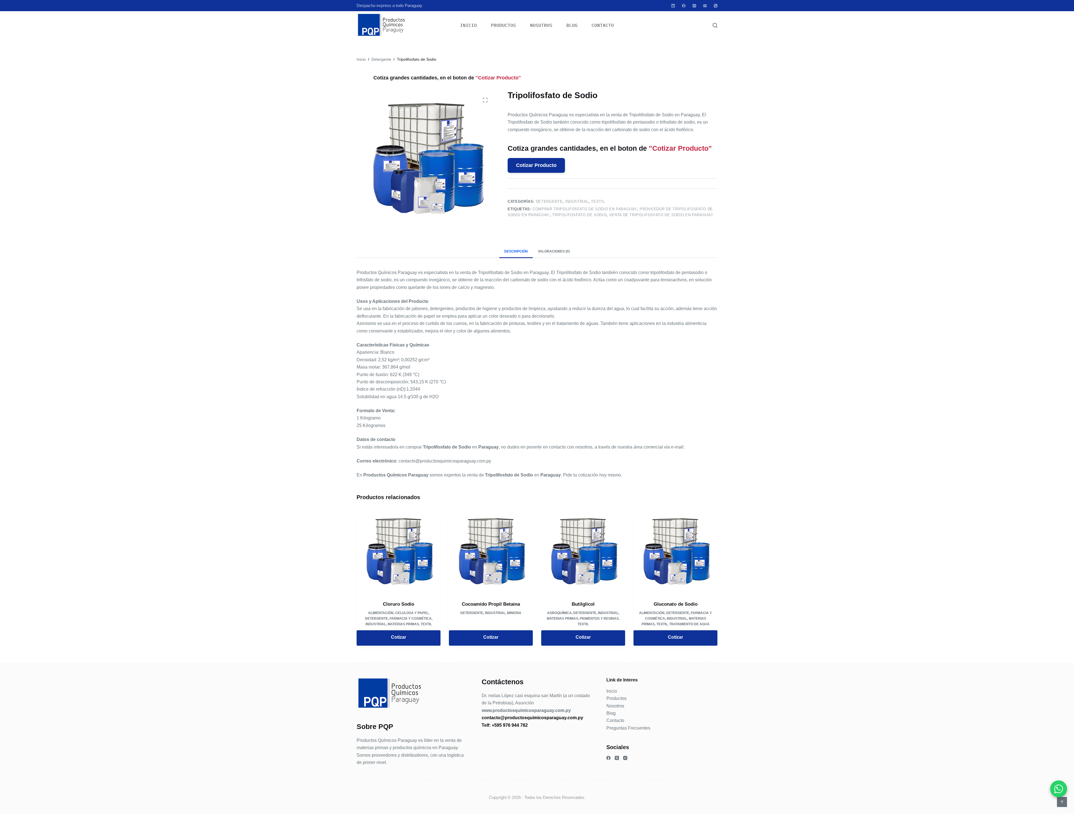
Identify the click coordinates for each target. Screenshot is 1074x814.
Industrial (577, 201)
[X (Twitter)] (617, 758)
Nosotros (541, 25)
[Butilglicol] (583, 552)
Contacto (603, 25)
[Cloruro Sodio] (399, 552)
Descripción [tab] (516, 251)
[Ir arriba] (1062, 802)
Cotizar (398, 637)
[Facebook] (684, 6)
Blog (572, 25)
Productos (503, 25)
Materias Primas (403, 624)
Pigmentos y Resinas (599, 618)
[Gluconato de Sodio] (675, 552)
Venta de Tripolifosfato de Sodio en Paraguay (661, 215)
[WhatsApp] (1058, 788)
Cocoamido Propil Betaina (491, 604)
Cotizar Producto (536, 165)
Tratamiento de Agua (689, 624)
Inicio (468, 25)
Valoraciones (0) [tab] (554, 251)
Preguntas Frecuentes (628, 728)
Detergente (549, 201)
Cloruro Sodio (398, 604)
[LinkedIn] (673, 6)
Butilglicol (583, 604)
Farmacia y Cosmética (411, 618)
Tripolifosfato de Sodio (579, 215)
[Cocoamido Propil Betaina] (491, 552)
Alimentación (381, 613)
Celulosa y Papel (411, 613)
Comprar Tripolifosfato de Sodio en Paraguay (585, 209)
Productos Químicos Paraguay (387, 740)
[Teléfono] (715, 6)
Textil (598, 201)
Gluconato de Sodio (676, 604)
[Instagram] (694, 6)
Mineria (514, 613)
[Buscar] (715, 25)
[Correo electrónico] (705, 6)
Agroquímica (559, 613)
